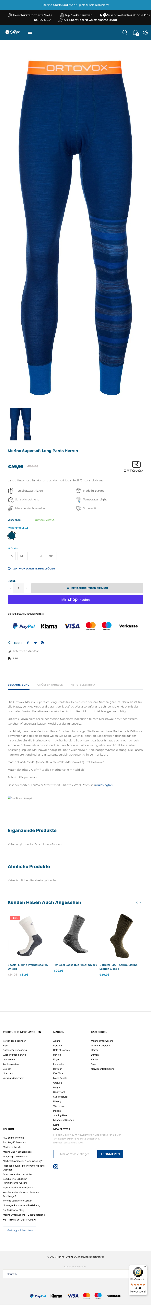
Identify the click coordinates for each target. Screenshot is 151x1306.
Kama (56, 1124)
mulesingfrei (104, 785)
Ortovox (57, 1082)
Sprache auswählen (75, 1266)
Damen (95, 1054)
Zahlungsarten (11, 1064)
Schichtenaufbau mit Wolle (17, 1174)
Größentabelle (50, 684)
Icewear (57, 1069)
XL (41, 556)
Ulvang (57, 1101)
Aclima (57, 1041)
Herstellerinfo (83, 684)
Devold (57, 1054)
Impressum (9, 1059)
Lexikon (7, 1069)
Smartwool (59, 1092)
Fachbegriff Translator (15, 1142)
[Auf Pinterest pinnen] (42, 643)
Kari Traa (58, 1073)
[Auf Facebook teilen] (28, 643)
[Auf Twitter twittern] (35, 643)
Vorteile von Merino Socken (17, 1200)
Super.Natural (60, 1096)
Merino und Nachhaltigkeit (17, 1151)
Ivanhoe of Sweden (63, 1120)
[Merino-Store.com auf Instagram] (55, 1166)
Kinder (94, 1059)
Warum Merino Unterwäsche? (19, 1187)
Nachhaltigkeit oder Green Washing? (22, 1161)
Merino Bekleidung (101, 1045)
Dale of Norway (61, 1050)
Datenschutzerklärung (15, 1050)
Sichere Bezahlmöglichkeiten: (26, 614)
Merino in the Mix (12, 1147)
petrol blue (12, 536)
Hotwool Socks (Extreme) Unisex (75, 964)
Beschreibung (18, 684)
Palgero (57, 1111)
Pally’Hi (57, 1087)
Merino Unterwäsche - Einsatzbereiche (24, 1214)
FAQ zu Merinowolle (13, 1137)
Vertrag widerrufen (20, 1230)
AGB (5, 1045)
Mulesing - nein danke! (15, 1156)
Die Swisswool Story (13, 1210)
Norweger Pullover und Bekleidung (21, 1205)
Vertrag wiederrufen (13, 1078)
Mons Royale (60, 1078)
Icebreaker (59, 1064)
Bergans (57, 1045)
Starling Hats (60, 1115)
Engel (56, 1059)
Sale (93, 1064)
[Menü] (144, 1267)
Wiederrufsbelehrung (14, 1054)
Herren (95, 1050)
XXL (51, 556)
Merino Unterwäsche (102, 1041)
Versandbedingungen (14, 1041)
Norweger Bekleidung (102, 1069)
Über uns (8, 1073)
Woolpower (59, 1106)
